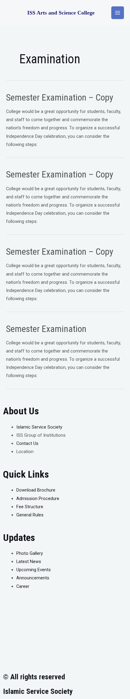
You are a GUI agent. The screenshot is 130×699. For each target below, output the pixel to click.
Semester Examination (46, 328)
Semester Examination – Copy (59, 97)
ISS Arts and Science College (61, 13)
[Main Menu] (117, 12)
